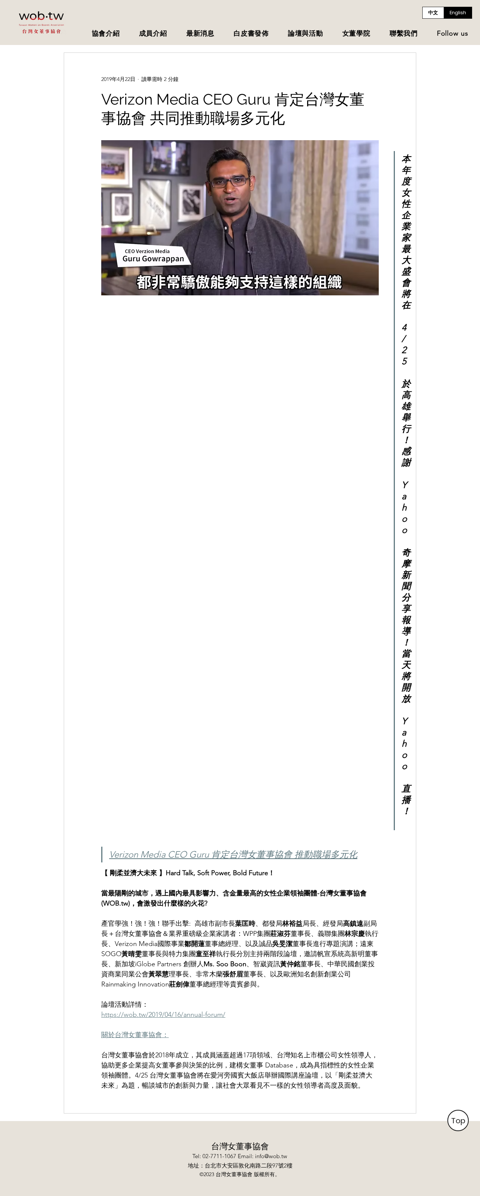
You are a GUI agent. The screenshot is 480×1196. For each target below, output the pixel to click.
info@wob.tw (271, 1156)
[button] (106, 33)
